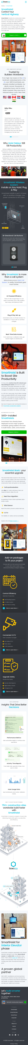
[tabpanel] (14, 120)
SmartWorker (14, 1012)
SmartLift (14, 1017)
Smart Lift (14, 958)
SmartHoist (9, 5)
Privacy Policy (14, 1043)
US (23, 78)
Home (3, 5)
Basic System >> (14, 521)
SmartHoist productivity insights (12, 406)
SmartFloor (14, 1015)
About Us (14, 1023)
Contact (14, 1029)
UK (4, 82)
